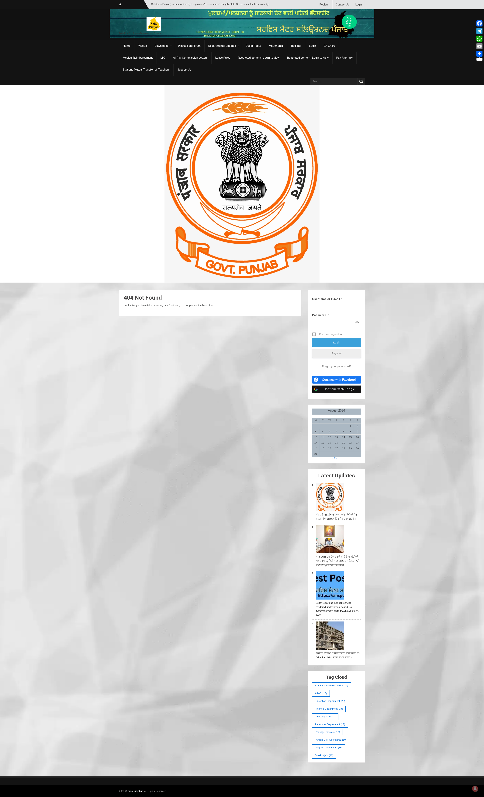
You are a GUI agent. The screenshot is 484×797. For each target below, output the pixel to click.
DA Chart (329, 45)
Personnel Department (330, 724)
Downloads (161, 45)
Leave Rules (222, 57)
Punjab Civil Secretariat (331, 739)
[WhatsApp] (479, 38)
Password (320, 315)
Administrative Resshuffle (331, 685)
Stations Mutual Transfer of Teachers (146, 69)
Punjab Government (328, 747)
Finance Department (329, 708)
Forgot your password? (336, 366)
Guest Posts (253, 45)
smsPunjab (324, 755)
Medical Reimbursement (138, 57)
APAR (321, 693)
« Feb (335, 458)
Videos (142, 45)
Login (358, 4)
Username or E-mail (327, 299)
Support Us (184, 69)
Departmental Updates (222, 45)
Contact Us (342, 4)
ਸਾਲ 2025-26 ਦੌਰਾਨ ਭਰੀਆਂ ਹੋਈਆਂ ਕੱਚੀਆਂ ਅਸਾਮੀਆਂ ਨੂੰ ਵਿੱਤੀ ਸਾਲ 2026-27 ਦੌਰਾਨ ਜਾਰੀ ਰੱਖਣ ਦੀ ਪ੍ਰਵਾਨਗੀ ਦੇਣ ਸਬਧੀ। (337, 560)
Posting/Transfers (327, 732)
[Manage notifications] (475, 789)
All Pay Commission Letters (190, 57)
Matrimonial (276, 45)
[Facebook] (479, 23)
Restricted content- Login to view (258, 57)
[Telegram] (479, 31)
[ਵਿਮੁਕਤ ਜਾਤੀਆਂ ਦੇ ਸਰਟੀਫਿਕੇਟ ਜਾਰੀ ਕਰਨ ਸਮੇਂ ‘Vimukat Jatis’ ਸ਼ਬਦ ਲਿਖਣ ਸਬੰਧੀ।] (330, 636)
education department (330, 701)
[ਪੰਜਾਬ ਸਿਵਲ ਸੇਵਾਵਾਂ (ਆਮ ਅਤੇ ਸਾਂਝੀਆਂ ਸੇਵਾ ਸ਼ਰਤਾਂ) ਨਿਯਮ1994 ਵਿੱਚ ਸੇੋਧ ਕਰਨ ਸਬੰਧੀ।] (330, 498)
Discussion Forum (189, 45)
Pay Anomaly (344, 57)
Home (126, 45)
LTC (163, 57)
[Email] (479, 46)
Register (325, 4)
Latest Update (325, 716)
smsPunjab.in (135, 791)
